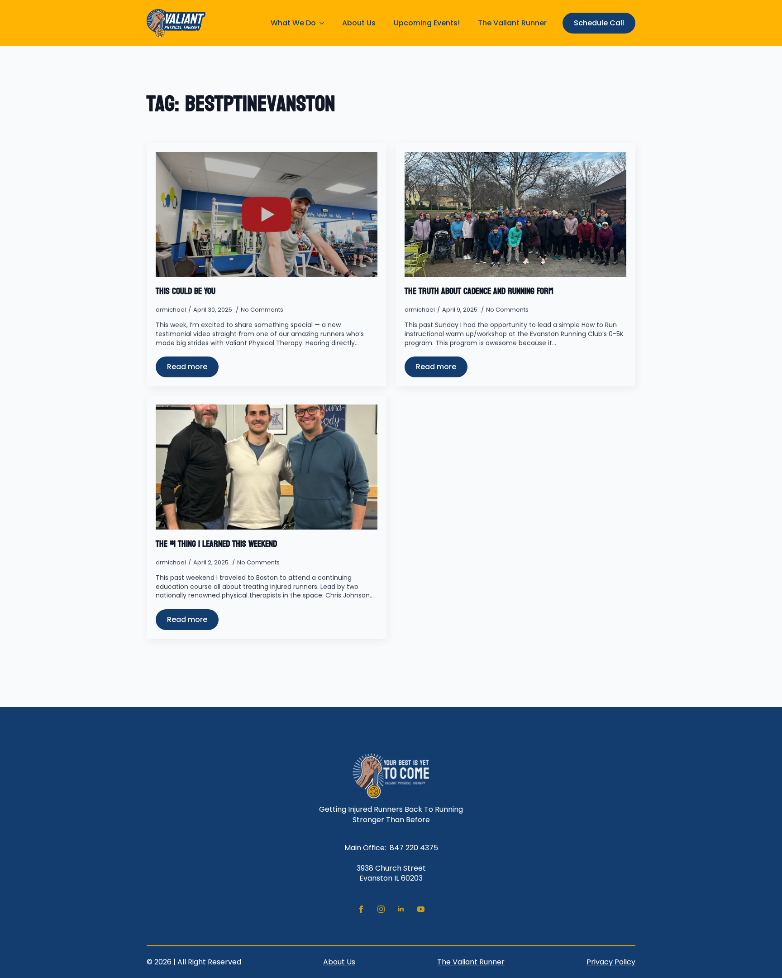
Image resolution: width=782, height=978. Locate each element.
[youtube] (421, 909)
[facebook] (361, 909)
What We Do (293, 23)
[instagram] (381, 909)
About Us (359, 23)
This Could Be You (185, 291)
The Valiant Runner (512, 23)
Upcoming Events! (427, 23)
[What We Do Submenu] (324, 23)
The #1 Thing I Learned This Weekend (216, 544)
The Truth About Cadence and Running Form (479, 291)
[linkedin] (401, 909)
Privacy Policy (610, 962)
